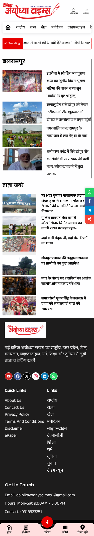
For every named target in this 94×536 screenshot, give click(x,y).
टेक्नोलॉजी (55, 436)
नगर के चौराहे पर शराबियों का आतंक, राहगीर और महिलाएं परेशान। (66, 281)
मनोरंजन (57, 28)
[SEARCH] (73, 10)
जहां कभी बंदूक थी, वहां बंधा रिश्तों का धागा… (64, 241)
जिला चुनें (82, 532)
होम (9, 532)
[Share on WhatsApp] (89, 192)
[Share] (89, 219)
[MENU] (86, 10)
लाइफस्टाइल (76, 28)
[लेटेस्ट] (47, 522)
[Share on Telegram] (89, 210)
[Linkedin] (45, 376)
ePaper (11, 436)
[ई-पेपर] (26, 527)
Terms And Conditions (24, 422)
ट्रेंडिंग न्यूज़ (55, 471)
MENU (86, 14)
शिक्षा (51, 443)
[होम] (9, 527)
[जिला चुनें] (82, 527)
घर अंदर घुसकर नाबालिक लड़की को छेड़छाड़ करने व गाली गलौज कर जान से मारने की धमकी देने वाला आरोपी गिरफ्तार (65, 204)
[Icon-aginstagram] (36, 376)
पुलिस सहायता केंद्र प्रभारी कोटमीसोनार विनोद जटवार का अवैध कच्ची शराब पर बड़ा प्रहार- (65, 223)
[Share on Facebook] (89, 201)
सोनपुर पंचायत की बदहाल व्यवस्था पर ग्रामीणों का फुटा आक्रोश (64, 261)
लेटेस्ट (47, 532)
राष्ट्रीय (20, 28)
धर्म (49, 450)
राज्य (33, 28)
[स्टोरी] (65, 527)
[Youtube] (9, 376)
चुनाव (51, 464)
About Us (13, 401)
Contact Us (14, 408)
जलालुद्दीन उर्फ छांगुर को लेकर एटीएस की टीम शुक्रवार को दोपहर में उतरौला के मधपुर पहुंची (69, 112)
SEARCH (73, 14)
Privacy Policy (17, 415)
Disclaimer (14, 429)
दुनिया (52, 457)
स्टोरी (65, 532)
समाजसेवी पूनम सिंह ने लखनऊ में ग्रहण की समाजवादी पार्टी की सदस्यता (63, 304)
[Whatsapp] (54, 376)
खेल (43, 28)
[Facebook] (18, 376)
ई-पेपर (26, 532)
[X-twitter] (27, 376)
